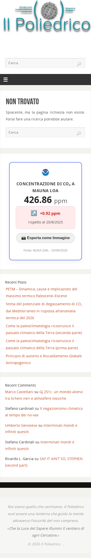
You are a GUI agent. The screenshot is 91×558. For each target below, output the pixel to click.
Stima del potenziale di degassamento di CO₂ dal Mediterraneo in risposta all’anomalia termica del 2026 (44, 310)
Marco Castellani (19, 391)
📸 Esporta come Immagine (45, 238)
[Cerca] (79, 64)
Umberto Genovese (21, 425)
